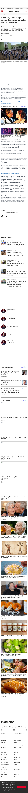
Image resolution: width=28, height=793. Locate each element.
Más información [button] (6, 790)
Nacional (3, 742)
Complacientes (11, 319)
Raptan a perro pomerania (19, 8)
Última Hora (17, 742)
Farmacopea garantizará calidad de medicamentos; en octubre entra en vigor (16, 244)
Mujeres (3, 776)
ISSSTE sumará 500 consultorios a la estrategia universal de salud (15, 263)
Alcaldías (16, 750)
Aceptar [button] (21, 787)
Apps (15, 764)
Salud (15, 754)
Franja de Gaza (4, 767)
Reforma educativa (10, 212)
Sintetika (3, 757)
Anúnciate (7, 730)
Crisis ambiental (5, 764)
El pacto (9, 311)
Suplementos (17, 740)
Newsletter (20, 726)
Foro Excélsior (4, 762)
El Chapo (3, 772)
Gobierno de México (16, 210)
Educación (8, 210)
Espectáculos (4, 754)
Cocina (16, 752)
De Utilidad (17, 762)
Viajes (15, 759)
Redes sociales (18, 747)
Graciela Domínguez (10, 8)
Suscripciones (17, 776)
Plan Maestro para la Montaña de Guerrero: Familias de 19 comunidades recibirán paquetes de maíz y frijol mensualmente (16, 283)
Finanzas (3, 747)
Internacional (4, 745)
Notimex (6, 33)
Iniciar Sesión (7, 726)
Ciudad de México (5, 750)
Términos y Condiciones (19, 733)
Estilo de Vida (17, 757)
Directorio (3, 733)
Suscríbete (20, 730)
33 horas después (12, 326)
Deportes (3, 752)
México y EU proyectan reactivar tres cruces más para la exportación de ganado (16, 253)
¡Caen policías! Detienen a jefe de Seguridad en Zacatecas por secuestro (16, 273)
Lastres (9, 334)
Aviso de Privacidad (5, 736)
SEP (16, 212)
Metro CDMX (4, 769)
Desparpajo (10, 342)
